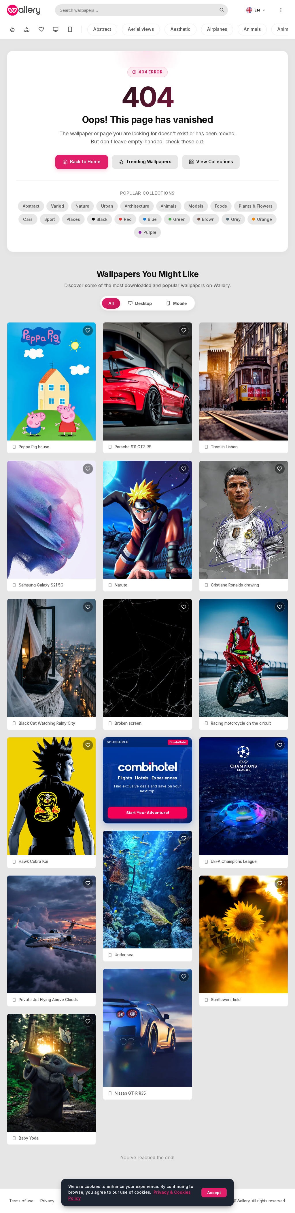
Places (73, 219)
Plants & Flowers (256, 206)
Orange (264, 219)
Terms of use (21, 1201)
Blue (152, 219)
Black (102, 219)
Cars (28, 219)
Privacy (47, 1201)
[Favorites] (41, 29)
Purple (149, 232)
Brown (208, 219)
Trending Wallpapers (148, 161)
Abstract (102, 29)
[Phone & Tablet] (70, 29)
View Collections (214, 161)
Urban (107, 206)
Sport (49, 219)
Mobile (180, 303)
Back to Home (85, 161)
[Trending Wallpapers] (12, 29)
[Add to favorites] (88, 330)
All (111, 303)
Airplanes (217, 29)
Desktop (143, 303)
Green (179, 219)
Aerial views (141, 29)
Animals (252, 29)
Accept (214, 1192)
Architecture (137, 206)
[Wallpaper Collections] (26, 29)
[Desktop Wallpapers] (55, 29)
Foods (221, 206)
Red (128, 219)
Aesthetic (180, 29)
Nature (82, 206)
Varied (57, 206)
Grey (236, 219)
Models (195, 206)
